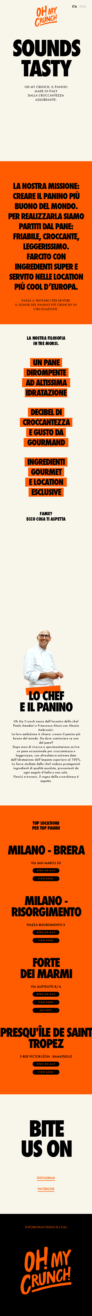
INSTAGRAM (46, 1178)
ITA (74, 6)
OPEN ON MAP (46, 870)
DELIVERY (46, 1010)
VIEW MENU (46, 878)
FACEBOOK (46, 1189)
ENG (82, 6)
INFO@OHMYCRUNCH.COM (46, 1227)
